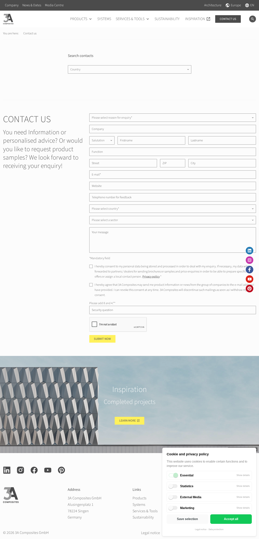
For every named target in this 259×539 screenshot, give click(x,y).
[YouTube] (249, 279)
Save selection (187, 519)
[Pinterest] (249, 288)
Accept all (231, 519)
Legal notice (200, 529)
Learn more (127, 421)
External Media (190, 497)
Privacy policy (151, 277)
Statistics (186, 486)
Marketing (187, 508)
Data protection (216, 529)
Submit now (102, 339)
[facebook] (249, 269)
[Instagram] (249, 260)
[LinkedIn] (249, 250)
